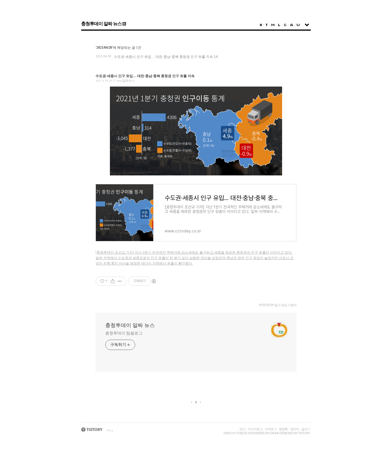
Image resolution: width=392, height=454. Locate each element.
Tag (266, 25)
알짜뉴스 (128, 80)
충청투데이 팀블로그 (123, 333)
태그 (242, 429)
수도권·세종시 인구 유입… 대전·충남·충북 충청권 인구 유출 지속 (163, 57)
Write (298, 25)
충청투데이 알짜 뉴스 (101, 23)
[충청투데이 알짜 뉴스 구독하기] (124, 23)
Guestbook (285, 25)
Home (261, 25)
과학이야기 (230, 433)
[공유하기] (112, 281)
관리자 (294, 429)
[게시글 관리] (119, 281)
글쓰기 (305, 429)
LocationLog (279, 25)
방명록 (283, 429)
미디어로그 (255, 429)
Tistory (304, 433)
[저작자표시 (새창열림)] (153, 281)
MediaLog (272, 25)
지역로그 (270, 429)
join (108, 430)
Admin (291, 25)
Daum (274, 433)
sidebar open (307, 25)
